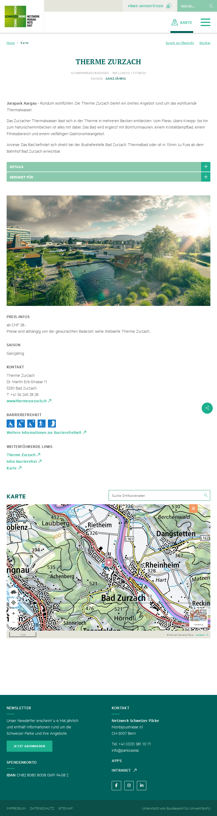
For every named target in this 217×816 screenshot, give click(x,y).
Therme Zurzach (21, 454)
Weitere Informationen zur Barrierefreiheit (44, 432)
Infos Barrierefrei (22, 461)
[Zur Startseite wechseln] (22, 16)
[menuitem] (150, 6)
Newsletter (19, 707)
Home (11, 43)
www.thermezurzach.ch (27, 400)
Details (17, 166)
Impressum (200, 634)
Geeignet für (21, 177)
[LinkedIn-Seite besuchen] (141, 785)
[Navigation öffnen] (205, 22)
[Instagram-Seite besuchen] (129, 785)
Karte (12, 468)
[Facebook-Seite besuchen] (116, 785)
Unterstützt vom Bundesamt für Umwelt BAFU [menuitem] (176, 808)
